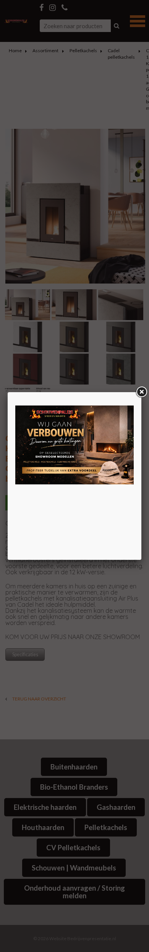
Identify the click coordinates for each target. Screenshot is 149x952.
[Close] (141, 392)
